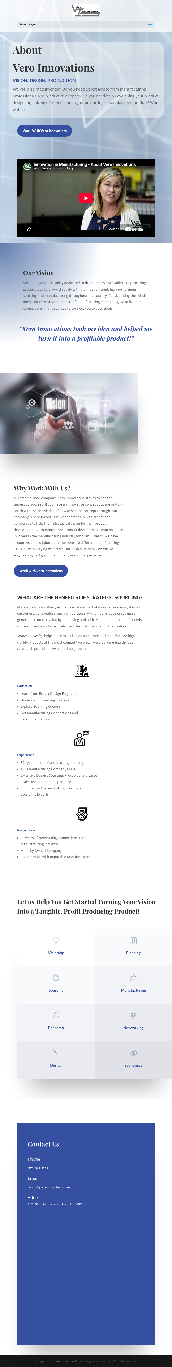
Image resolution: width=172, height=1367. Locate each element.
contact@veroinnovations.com (49, 1187)
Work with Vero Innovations (41, 571)
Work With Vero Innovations (45, 131)
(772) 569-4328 (38, 1168)
